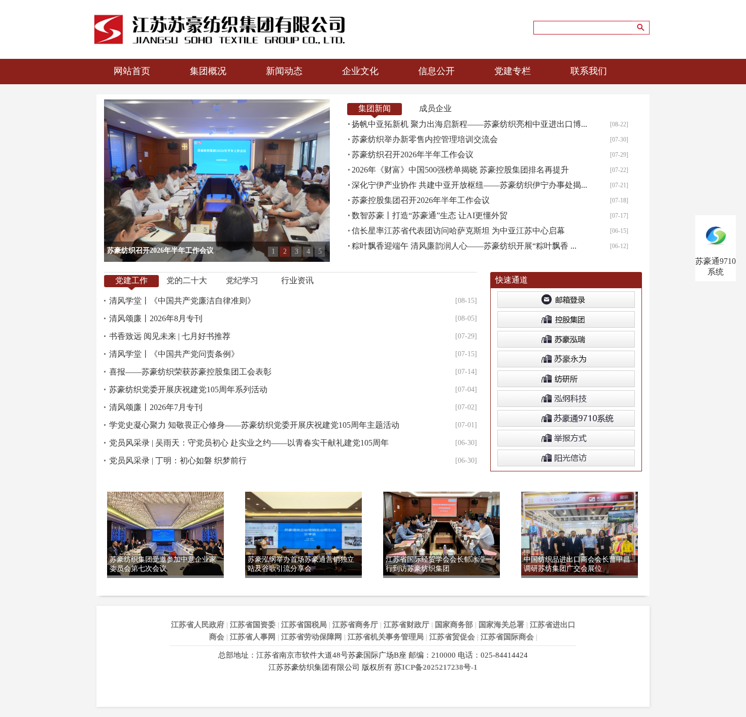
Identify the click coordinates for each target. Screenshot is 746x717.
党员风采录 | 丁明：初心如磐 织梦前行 (178, 460)
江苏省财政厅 (406, 625)
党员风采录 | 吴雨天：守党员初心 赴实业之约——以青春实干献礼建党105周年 (249, 442)
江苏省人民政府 (197, 625)
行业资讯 (297, 280)
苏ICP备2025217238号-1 (436, 667)
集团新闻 (374, 108)
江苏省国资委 (253, 625)
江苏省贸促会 (452, 637)
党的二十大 (186, 280)
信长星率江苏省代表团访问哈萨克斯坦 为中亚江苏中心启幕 (458, 230)
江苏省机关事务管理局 (386, 637)
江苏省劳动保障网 (311, 637)
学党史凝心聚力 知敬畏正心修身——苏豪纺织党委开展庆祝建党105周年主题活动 (254, 425)
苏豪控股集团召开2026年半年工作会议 (421, 200)
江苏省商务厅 (355, 625)
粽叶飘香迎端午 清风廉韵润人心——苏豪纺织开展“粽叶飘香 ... (464, 246)
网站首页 (132, 71)
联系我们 (588, 71)
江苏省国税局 (304, 625)
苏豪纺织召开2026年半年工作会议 (412, 154)
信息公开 (436, 71)
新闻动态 (284, 71)
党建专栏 (512, 71)
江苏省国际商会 (507, 637)
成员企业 (435, 108)
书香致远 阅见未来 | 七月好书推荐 (169, 336)
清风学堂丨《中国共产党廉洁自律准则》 (182, 300)
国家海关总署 (501, 625)
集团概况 (208, 71)
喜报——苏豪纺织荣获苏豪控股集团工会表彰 (190, 371)
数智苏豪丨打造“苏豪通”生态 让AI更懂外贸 (429, 215)
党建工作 (131, 280)
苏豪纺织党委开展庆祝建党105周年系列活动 (188, 389)
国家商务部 (454, 625)
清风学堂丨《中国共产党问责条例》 (174, 354)
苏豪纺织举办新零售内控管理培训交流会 (425, 139)
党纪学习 (242, 280)
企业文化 (360, 71)
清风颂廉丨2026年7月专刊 (155, 407)
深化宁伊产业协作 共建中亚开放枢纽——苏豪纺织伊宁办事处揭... (469, 185)
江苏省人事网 (253, 637)
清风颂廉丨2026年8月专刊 (155, 318)
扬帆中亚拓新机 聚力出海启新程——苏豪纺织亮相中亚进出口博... (469, 124)
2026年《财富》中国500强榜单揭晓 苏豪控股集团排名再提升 (460, 169)
